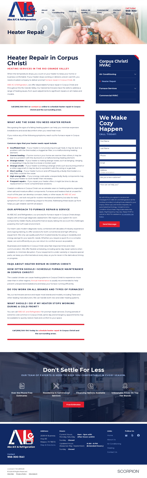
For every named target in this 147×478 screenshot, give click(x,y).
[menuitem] (116, 74)
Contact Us (112, 452)
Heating (110, 448)
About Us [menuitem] (44, 11)
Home (110, 435)
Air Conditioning (114, 444)
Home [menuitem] (34, 11)
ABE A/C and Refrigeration (29, 312)
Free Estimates (73, 404)
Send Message (109, 224)
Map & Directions (47, 445)
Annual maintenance (40, 280)
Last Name (104, 148)
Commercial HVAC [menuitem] (102, 11)
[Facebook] (138, 435)
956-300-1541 (131, 12)
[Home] (21, 11)
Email (102, 163)
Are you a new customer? (110, 177)
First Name (104, 141)
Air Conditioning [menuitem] (58, 11)
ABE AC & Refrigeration (17, 85)
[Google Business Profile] (126, 435)
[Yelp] (132, 435)
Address (103, 170)
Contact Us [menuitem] (117, 11)
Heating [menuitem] (72, 11)
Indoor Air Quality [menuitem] (85, 11)
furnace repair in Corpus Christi (58, 80)
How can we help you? (109, 185)
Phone (103, 156)
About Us (111, 440)
